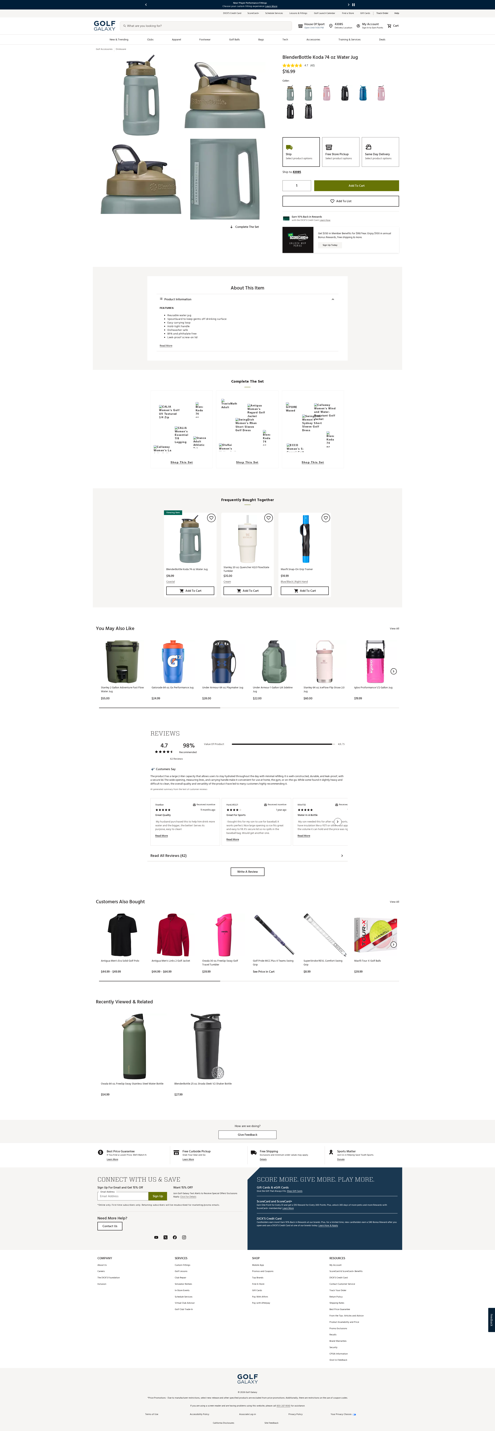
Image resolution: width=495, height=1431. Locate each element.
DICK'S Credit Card (338, 1277)
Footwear (205, 39)
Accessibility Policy (199, 1414)
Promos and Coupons (262, 1271)
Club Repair (180, 1277)
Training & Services (350, 39)
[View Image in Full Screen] (141, 95)
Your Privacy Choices (341, 1414)
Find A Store (258, 1284)
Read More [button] (166, 346)
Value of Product (214, 744)
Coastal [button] (170, 582)
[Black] (309, 111)
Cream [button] (227, 582)
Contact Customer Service (342, 1284)
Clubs (150, 39)
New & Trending (119, 39)
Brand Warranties (337, 1341)
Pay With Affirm (260, 1297)
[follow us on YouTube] (156, 1238)
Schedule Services (274, 13)
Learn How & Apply (328, 1225)
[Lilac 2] (327, 93)
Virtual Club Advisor (185, 1303)
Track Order (382, 13)
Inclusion (101, 1284)
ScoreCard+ (253, 13)
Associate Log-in (247, 1414)
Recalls (332, 1335)
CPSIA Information (338, 1354)
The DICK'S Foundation (108, 1277)
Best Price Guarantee (339, 1309)
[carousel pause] (353, 5)
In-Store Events (182, 1290)
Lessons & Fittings (298, 13)
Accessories (313, 39)
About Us (102, 1265)
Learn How (325, 220)
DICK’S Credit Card (232, 13)
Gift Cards (365, 13)
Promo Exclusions (338, 1328)
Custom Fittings (182, 1265)
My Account (335, 1265)
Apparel (176, 39)
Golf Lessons (181, 1271)
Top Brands (257, 1277)
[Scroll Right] (338, 822)
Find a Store (348, 13)
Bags (261, 39)
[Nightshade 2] (345, 93)
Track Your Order (337, 1290)
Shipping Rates (336, 1303)
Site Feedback (271, 1423)
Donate (341, 1159)
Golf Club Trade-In (184, 1309)
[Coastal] (290, 93)
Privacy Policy (295, 1414)
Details (263, 1159)
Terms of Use (151, 1414)
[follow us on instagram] (184, 1238)
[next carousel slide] (348, 5)
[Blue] (363, 93)
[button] (244, 227)
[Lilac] (381, 93)
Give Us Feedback (338, 1360)
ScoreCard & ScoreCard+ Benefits (346, 1271)
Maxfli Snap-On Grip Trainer (297, 569)
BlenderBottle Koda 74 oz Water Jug (187, 569)
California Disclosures (223, 1423)
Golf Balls (234, 39)
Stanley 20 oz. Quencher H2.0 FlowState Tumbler (246, 569)
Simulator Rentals (183, 1284)
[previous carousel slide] (146, 5)
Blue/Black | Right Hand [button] (294, 582)
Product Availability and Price (344, 1322)
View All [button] (394, 628)
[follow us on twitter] (165, 1238)
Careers (101, 1271)
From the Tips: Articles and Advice (346, 1316)
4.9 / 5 (341, 744)
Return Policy (336, 1297)
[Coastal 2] (309, 93)
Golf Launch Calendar (325, 13)
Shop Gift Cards (294, 1191)
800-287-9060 (283, 1406)
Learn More (112, 1159)
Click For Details (188, 1197)
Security (333, 1347)
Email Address (108, 1192)
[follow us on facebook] (174, 1238)
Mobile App (258, 1265)
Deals (382, 39)
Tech (285, 39)
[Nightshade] (290, 111)
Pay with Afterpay (261, 1303)
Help (396, 13)
